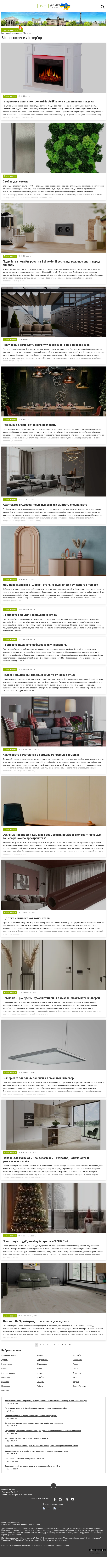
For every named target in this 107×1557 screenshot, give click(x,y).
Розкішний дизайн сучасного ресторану (29, 424)
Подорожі (5, 1386)
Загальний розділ (8, 1355)
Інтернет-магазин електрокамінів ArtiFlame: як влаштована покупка (48, 101)
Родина (76, 1382)
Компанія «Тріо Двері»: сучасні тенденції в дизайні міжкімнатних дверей (51, 998)
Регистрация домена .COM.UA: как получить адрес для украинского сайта (36, 1408)
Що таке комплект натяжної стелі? (26, 918)
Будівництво (6, 1364)
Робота (40, 1386)
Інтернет (40, 1373)
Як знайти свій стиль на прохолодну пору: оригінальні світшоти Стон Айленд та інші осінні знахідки (46, 1401)
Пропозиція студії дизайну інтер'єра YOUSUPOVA (35, 1241)
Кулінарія (5, 1382)
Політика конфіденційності (12, 1545)
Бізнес (4, 1368)
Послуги (40, 1382)
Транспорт (77, 1360)
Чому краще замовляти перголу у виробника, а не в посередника (46, 344)
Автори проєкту (58, 1504)
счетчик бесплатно (98, 1553)
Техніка (40, 1355)
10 (70, 1345)
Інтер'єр (40, 1377)
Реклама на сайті (8, 1489)
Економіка (5, 1377)
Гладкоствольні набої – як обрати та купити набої (25, 1459)
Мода (75, 1377)
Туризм (4, 1360)
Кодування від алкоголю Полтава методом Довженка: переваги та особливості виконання (43, 1431)
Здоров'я (77, 1355)
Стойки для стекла (15, 181)
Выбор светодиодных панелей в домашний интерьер (38, 1078)
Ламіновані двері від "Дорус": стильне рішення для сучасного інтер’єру (50, 584)
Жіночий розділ (8, 1373)
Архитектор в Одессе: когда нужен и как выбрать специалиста (45, 504)
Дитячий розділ (79, 1386)
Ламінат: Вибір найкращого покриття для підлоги (36, 1321)
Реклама (5, 1390)
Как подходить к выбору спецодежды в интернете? (27, 1438)
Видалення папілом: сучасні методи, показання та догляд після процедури (36, 1451)
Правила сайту (29, 1545)
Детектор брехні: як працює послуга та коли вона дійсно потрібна (32, 1466)
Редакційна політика (60, 1545)
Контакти (47, 1504)
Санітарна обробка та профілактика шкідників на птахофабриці (31, 1416)
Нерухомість (42, 1360)
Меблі (39, 1368)
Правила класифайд (44, 1545)
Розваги (76, 1364)
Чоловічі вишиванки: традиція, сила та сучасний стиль (39, 674)
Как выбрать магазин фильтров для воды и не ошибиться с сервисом (34, 1423)
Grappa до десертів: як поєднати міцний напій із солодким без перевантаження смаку (41, 1446)
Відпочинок (42, 1364)
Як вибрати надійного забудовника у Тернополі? (35, 644)
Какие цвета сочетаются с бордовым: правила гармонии (41, 754)
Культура (77, 1373)
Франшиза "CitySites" (9, 1492)
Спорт (75, 1368)
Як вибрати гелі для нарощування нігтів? (30, 614)
